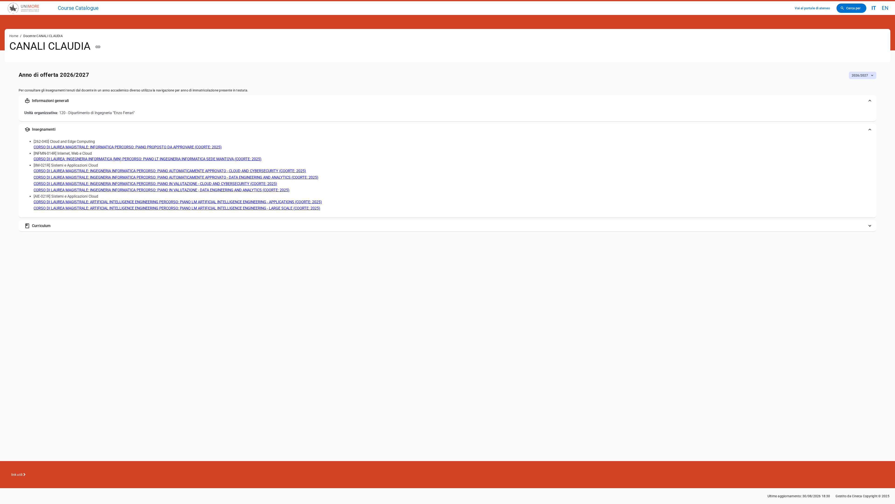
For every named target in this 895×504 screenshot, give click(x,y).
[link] (30, 8)
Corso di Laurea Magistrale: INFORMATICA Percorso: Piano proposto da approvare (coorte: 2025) (128, 147)
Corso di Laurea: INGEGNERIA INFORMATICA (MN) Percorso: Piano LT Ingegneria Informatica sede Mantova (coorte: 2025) (148, 159)
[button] (862, 75)
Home (13, 36)
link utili (17, 474)
